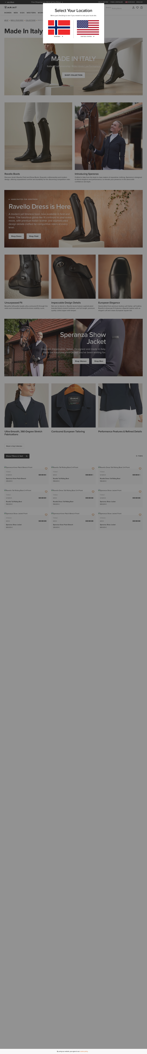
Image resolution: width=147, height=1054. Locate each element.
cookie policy (84, 1051)
